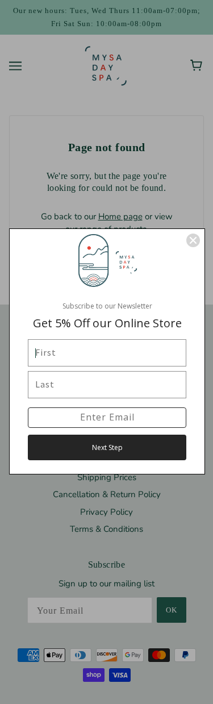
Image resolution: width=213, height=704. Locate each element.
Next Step (107, 447)
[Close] (193, 240)
